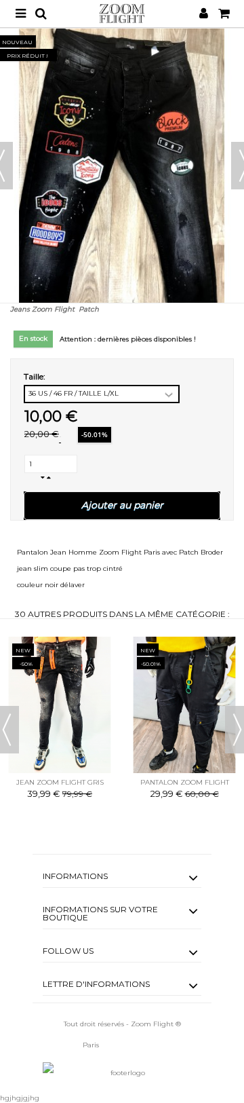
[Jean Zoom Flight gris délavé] (59, 705)
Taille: (35, 376)
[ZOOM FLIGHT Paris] (122, 13)
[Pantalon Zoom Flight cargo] (184, 705)
